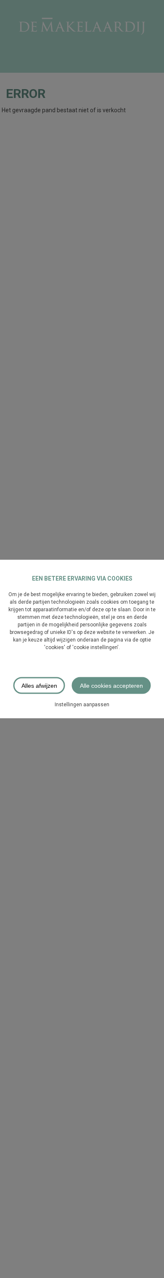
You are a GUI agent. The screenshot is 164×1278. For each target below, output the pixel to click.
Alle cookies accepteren (111, 685)
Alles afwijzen (39, 685)
